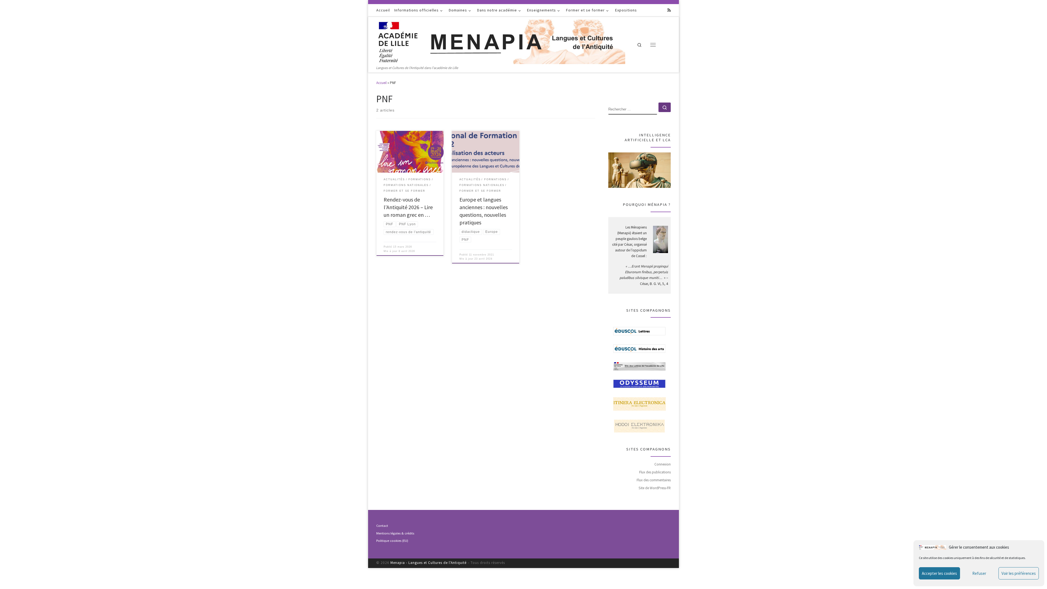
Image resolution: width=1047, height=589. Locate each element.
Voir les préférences (1018, 573)
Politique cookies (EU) (392, 541)
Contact (382, 526)
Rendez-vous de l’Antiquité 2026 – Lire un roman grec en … (408, 207)
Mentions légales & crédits (395, 533)
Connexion (662, 464)
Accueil (381, 82)
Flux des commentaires (654, 480)
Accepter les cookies (939, 573)
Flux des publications (655, 472)
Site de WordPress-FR (655, 488)
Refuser (979, 573)
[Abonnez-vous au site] (669, 10)
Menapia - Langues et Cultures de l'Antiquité (428, 562)
